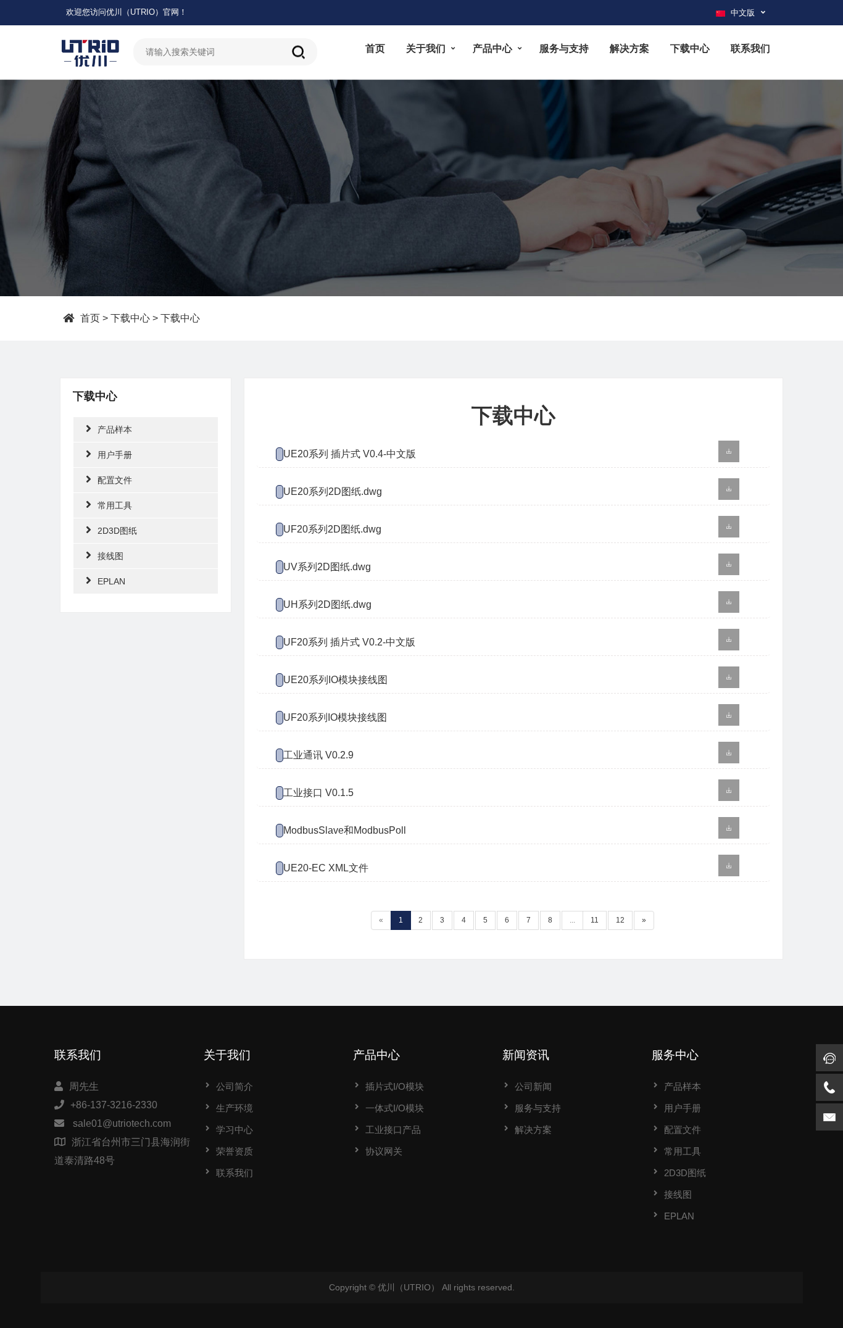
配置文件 (115, 480)
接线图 (110, 556)
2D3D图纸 (117, 531)
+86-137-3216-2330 (113, 1105)
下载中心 (690, 48)
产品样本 (115, 429)
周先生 (84, 1086)
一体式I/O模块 (394, 1108)
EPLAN (111, 581)
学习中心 (234, 1129)
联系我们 (750, 48)
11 (595, 920)
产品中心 (492, 48)
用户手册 (115, 455)
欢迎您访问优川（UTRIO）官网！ (126, 12)
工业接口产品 (393, 1129)
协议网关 (383, 1151)
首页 (375, 48)
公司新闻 (533, 1086)
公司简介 (234, 1086)
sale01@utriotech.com (122, 1123)
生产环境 (234, 1108)
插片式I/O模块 (394, 1086)
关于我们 (426, 48)
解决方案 (629, 48)
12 (620, 920)
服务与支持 (564, 48)
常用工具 (115, 505)
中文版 (743, 12)
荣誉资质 (234, 1151)
